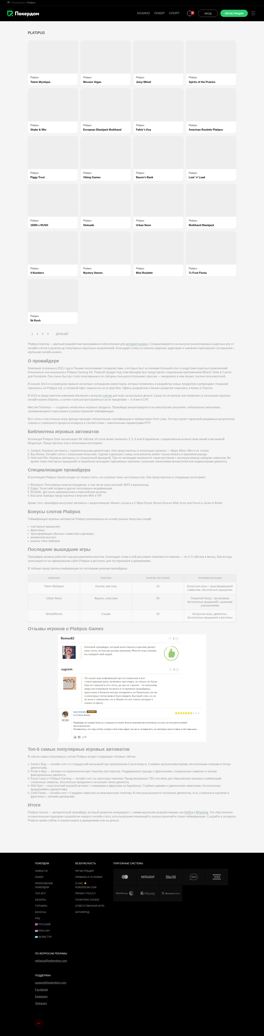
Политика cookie (87, 899)
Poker (34, 488)
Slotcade (88, 225)
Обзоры (40, 899)
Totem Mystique (40, 81)
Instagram (41, 996)
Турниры (41, 905)
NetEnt (188, 812)
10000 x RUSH (39, 225)
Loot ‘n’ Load (197, 177)
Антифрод (82, 912)
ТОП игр (40, 893)
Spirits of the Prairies (202, 81)
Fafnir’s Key (143, 129)
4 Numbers (37, 272)
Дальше (62, 333)
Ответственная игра (89, 905)
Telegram (41, 1003)
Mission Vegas (92, 81)
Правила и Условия (88, 877)
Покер (159, 13)
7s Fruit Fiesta (198, 272)
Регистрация (84, 870)
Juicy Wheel (143, 81)
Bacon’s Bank (144, 177)
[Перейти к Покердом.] (8, 2)
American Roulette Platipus (206, 129)
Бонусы (40, 912)
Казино (143, 13)
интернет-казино (137, 344)
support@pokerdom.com (50, 982)
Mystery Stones (93, 272)
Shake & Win (38, 129)
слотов (107, 395)
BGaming (202, 812)
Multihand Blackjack (201, 225)
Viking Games (92, 177)
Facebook (41, 989)
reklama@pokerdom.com (51, 960)
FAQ (37, 918)
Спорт (174, 13)
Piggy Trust (37, 177)
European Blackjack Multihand (102, 129)
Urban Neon (143, 225)
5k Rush (35, 320)
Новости (41, 870)
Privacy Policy (85, 893)
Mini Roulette (144, 272)
